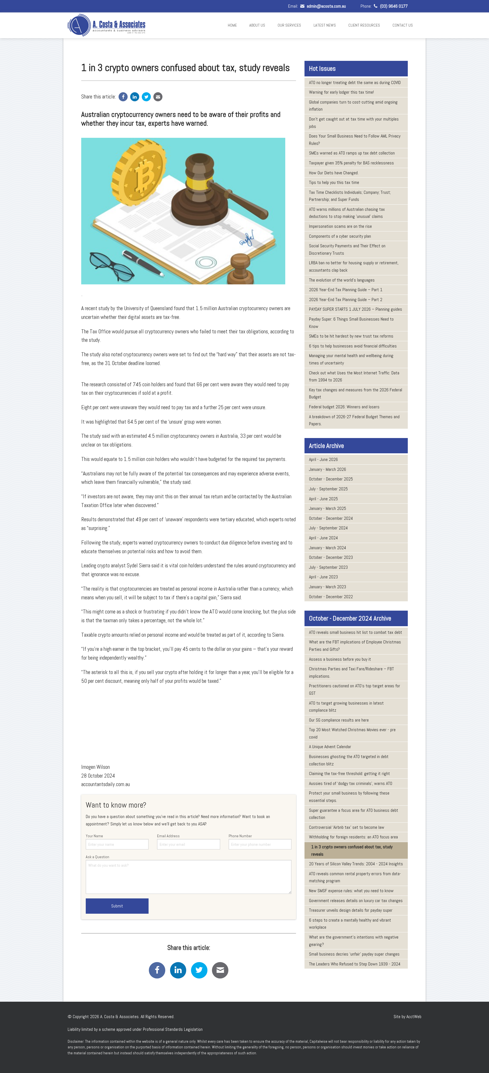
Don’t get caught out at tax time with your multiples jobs (354, 122)
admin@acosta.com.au (326, 6)
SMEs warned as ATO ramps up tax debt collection (352, 153)
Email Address (168, 835)
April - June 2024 (323, 538)
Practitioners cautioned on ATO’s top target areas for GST (354, 689)
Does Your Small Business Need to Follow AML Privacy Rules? (354, 139)
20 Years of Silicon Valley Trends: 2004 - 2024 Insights (356, 864)
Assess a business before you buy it (340, 659)
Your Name (94, 835)
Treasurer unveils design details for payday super (351, 910)
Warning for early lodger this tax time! (341, 92)
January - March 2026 (327, 469)
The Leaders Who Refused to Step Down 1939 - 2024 (354, 964)
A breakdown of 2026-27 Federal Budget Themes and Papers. (354, 420)
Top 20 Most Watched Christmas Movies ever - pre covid (352, 733)
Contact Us (403, 25)
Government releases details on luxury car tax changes (356, 901)
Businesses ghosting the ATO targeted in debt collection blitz (349, 760)
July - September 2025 (328, 489)
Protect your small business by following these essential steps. (349, 796)
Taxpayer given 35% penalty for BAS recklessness (351, 163)
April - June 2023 (323, 577)
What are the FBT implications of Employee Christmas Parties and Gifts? (355, 645)
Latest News (325, 25)
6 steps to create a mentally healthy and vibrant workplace (350, 923)
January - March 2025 (327, 508)
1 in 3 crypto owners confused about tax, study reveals (352, 850)
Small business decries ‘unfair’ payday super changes (354, 954)
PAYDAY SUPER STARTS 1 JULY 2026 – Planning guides (355, 309)
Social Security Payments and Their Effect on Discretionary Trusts (347, 249)
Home (232, 25)
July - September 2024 (328, 528)
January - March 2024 (327, 548)
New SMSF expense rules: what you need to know (351, 891)
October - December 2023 (331, 557)
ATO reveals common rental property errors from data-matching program (355, 877)
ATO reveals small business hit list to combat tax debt (355, 632)
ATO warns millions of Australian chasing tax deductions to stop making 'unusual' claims (347, 213)
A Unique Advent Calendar (330, 747)
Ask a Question (97, 856)
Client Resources (364, 25)
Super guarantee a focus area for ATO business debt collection (353, 814)
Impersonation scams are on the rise (340, 226)
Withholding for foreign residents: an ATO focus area (353, 837)
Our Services (289, 25)
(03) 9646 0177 (393, 6)
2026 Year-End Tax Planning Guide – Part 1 (345, 290)
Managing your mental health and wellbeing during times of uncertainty (351, 359)
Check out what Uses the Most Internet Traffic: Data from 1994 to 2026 (354, 376)
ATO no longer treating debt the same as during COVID (355, 82)
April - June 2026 (323, 459)
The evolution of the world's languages (342, 280)
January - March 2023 (327, 587)
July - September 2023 (328, 567)
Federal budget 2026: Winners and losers (344, 407)
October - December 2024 (331, 518)
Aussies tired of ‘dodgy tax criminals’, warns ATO (350, 783)
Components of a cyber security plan (340, 236)
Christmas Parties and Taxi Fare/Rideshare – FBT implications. (351, 672)
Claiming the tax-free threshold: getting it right (349, 773)
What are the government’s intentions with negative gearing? (353, 940)
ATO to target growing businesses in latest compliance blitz (346, 706)
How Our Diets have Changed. (334, 173)
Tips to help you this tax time (334, 182)
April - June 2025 (323, 499)
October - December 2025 (331, 479)
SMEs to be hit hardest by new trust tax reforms (351, 336)
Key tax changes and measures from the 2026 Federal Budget (355, 393)
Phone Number (240, 835)
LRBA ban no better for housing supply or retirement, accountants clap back (353, 266)
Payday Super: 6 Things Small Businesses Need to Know (351, 322)
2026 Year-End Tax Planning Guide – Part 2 (345, 299)
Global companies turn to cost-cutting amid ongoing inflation (353, 105)
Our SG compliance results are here (339, 720)
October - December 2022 (331, 597)
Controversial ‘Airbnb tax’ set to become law (346, 827)
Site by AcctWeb (407, 1017)
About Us (257, 25)
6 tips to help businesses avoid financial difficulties (353, 346)
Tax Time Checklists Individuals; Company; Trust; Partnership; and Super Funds (350, 196)
